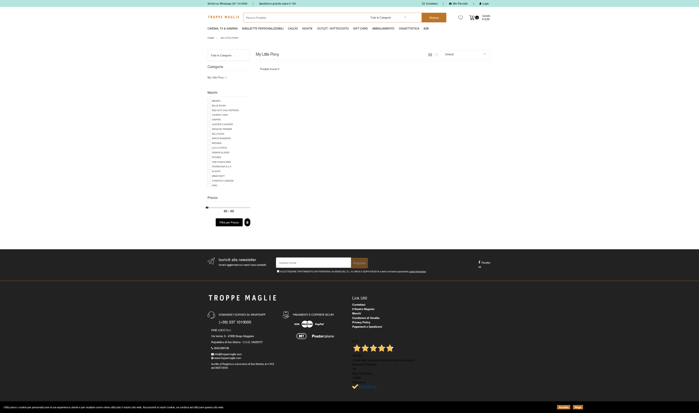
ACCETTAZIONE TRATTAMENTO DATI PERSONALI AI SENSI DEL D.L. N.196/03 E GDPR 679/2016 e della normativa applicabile (353, 271)
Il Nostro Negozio (363, 309)
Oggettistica (409, 28)
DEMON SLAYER (220, 152)
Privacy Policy (361, 322)
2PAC (215, 185)
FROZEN (216, 157)
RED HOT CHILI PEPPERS (225, 110)
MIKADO (216, 100)
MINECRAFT (218, 175)
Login (486, 3)
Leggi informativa (417, 271)
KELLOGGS (218, 133)
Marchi (356, 313)
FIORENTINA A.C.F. (222, 166)
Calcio (293, 28)
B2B (426, 28)
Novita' (307, 28)
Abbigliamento (383, 28)
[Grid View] (430, 54)
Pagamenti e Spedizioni (367, 327)
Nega (578, 407)
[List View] (436, 54)
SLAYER (216, 171)
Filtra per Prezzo (229, 222)
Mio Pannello (460, 3)
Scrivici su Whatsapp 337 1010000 (227, 3)
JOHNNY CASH (220, 114)
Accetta (563, 407)
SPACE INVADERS (221, 138)
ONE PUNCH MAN (221, 161)
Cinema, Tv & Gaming (223, 28)
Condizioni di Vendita (365, 318)
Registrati (359, 263)
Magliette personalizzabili (263, 28)
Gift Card (360, 28)
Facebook (484, 265)
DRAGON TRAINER (222, 128)
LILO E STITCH (219, 147)
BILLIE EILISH (219, 105)
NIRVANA (217, 142)
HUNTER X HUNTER (222, 124)
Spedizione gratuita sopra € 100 (277, 3)
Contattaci (432, 3)
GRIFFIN (216, 119)
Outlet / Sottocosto (333, 28)
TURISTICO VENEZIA (223, 180)
